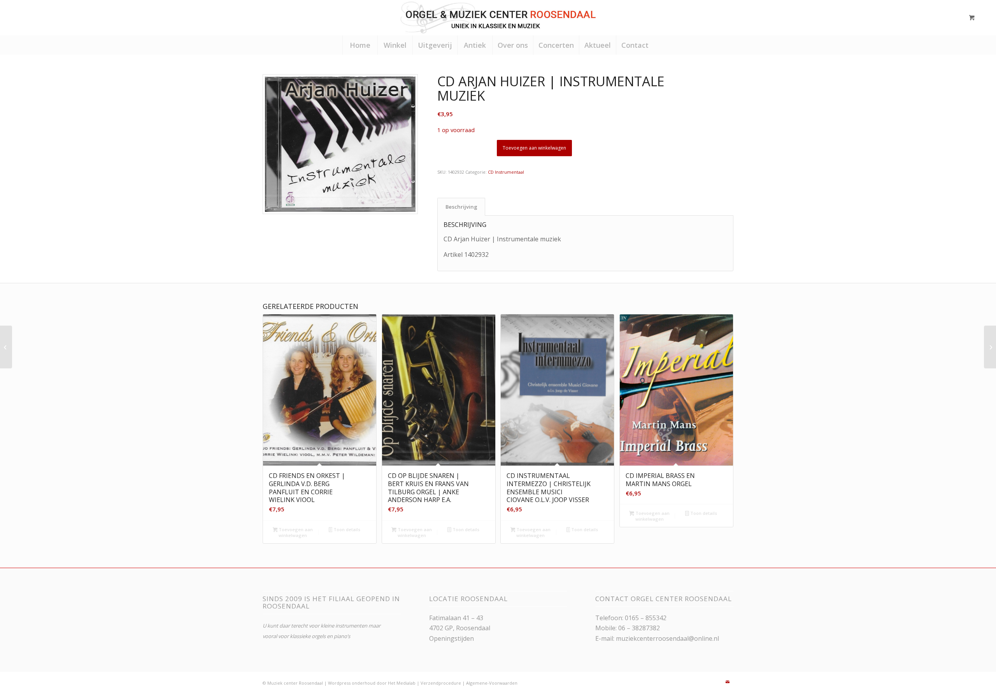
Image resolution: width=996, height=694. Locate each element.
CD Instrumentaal (506, 172)
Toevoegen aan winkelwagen (534, 148)
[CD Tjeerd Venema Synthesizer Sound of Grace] (6, 347)
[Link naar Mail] (727, 682)
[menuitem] (359, 45)
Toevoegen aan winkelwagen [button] (295, 532)
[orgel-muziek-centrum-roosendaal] (497, 17)
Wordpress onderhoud (351, 683)
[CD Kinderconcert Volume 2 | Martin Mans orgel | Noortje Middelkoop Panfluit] (990, 347)
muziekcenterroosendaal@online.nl (667, 638)
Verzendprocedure (441, 683)
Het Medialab (402, 683)
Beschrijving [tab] (461, 206)
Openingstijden (451, 638)
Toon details (346, 529)
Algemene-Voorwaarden (491, 683)
